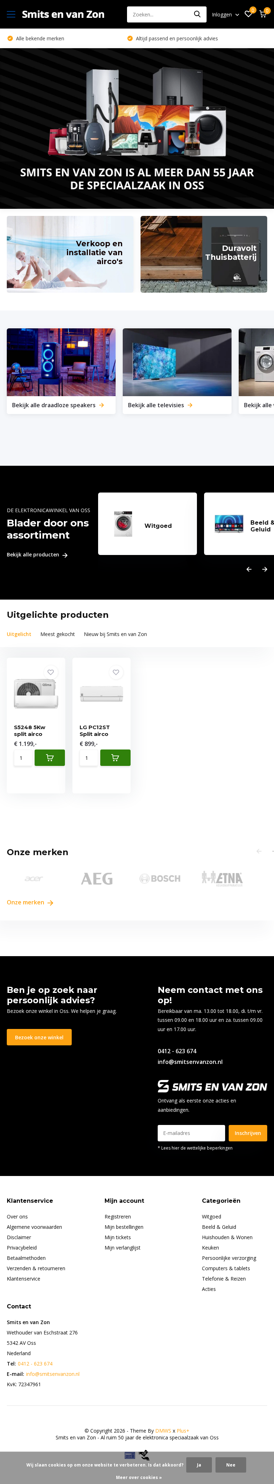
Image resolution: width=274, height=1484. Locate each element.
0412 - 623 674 (177, 1051)
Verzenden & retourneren (36, 1268)
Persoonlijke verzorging (229, 1258)
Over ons (17, 1216)
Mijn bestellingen (124, 1226)
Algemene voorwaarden (34, 1226)
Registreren (118, 1216)
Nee (230, 1465)
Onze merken (26, 902)
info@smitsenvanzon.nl (190, 1062)
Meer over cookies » (139, 1477)
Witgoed (211, 1216)
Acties (209, 1289)
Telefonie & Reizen (224, 1278)
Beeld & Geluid (219, 1226)
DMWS (163, 1430)
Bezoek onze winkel (39, 1037)
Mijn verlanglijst (123, 1247)
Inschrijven (248, 1133)
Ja (199, 1465)
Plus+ (183, 1430)
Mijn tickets (118, 1237)
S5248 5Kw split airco (29, 730)
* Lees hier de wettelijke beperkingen (195, 1148)
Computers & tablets (226, 1268)
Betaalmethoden (26, 1258)
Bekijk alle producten (34, 555)
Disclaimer (19, 1237)
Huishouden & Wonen (227, 1237)
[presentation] (249, 569)
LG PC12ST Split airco (95, 730)
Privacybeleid (22, 1247)
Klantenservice (23, 1278)
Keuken (210, 1247)
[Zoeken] (198, 14)
